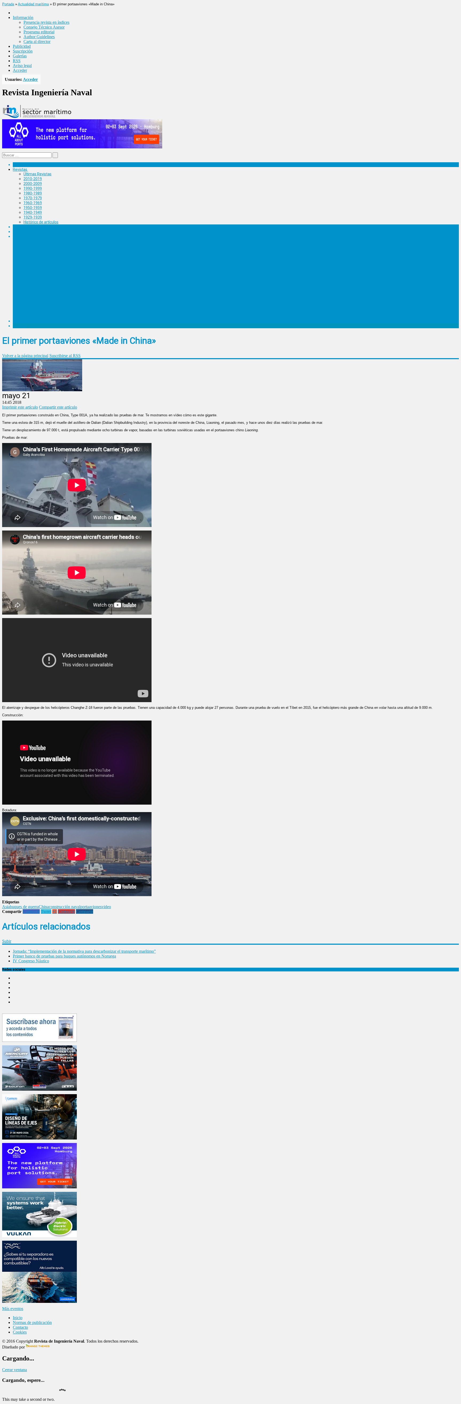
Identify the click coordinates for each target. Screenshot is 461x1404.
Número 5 (31, 250)
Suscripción (23, 51)
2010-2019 (32, 179)
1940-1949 (32, 212)
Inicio (17, 1317)
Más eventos (12, 1308)
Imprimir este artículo (20, 407)
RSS (17, 60)
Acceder (20, 70)
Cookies (20, 1332)
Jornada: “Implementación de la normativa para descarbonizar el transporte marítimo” (84, 951)
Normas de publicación (42, 311)
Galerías (20, 56)
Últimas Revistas (37, 174)
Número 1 (31, 292)
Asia (6, 906)
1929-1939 (32, 217)
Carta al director (36, 41)
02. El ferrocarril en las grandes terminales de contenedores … (85, 302)
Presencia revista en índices (46, 22)
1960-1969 (32, 203)
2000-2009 (32, 183)
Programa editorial (38, 32)
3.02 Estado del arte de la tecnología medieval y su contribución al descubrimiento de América (112, 278)
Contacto (20, 1327)
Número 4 (31, 260)
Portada (8, 4)
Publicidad (22, 46)
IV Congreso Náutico (31, 961)
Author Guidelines (39, 36)
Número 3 (31, 269)
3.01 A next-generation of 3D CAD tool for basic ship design (83, 273)
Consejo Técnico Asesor (44, 27)
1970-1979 (32, 198)
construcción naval (64, 906)
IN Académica (24, 236)
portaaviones (91, 906)
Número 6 (31, 241)
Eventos (19, 326)
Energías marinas (27, 227)
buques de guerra (24, 906)
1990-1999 (32, 188)
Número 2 (31, 283)
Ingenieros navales (28, 321)
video (106, 906)
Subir (6, 941)
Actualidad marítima (33, 4)
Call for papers (35, 306)
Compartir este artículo (58, 407)
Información (33, 316)
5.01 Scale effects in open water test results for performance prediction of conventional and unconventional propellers (133, 255)
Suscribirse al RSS (65, 355)
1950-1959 (32, 207)
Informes (20, 232)
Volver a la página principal (25, 355)
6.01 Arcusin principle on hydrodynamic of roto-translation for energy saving (98, 245)
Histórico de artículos (40, 222)
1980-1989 (32, 193)
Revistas (20, 169)
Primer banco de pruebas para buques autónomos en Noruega (64, 956)
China (44, 906)
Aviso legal (22, 65)
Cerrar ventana (14, 1369)
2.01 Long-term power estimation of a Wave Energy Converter (86, 288)
